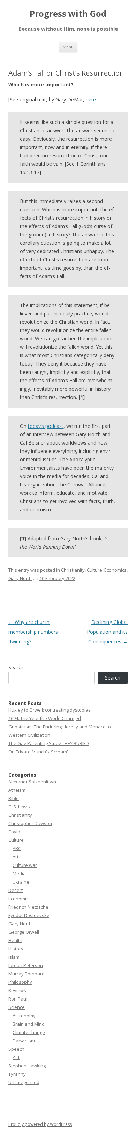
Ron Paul (17, 999)
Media (19, 873)
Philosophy (20, 982)
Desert (15, 890)
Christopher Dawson (30, 823)
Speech (16, 1049)
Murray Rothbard (26, 974)
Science (16, 1007)
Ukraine (21, 882)
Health (15, 940)
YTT (16, 1057)
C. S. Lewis (19, 806)
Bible (13, 798)
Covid (14, 832)
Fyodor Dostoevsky (28, 915)
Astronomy (24, 1015)
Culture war (25, 865)
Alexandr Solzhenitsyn (32, 781)
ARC (17, 848)
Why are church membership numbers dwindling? (33, 632)
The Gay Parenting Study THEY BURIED (48, 743)
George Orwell (23, 932)
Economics (115, 570)
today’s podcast (45, 426)
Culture (94, 570)
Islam (14, 957)
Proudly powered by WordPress (40, 1124)
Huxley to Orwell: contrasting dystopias (49, 710)
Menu (68, 46)
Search (15, 667)
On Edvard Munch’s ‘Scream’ (38, 751)
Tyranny (17, 1074)
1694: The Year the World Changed (44, 718)
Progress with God (68, 13)
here (91, 99)
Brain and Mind (29, 1024)
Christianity (73, 570)
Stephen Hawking (27, 1065)
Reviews (17, 990)
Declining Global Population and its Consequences (107, 632)
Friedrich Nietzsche (28, 907)
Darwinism (24, 1040)
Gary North (20, 578)
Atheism (16, 790)
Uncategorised (23, 1082)
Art (15, 857)
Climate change (29, 1032)
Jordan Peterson (25, 965)
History (15, 949)
